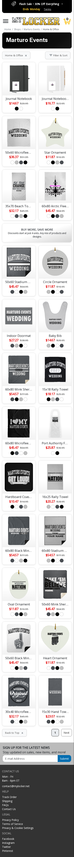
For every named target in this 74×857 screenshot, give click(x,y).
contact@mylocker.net (16, 786)
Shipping (7, 801)
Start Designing (19, 88)
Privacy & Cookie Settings (18, 828)
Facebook (8, 839)
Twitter (6, 847)
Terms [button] (47, 9)
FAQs (5, 805)
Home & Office (16, 55)
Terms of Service (12, 824)
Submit (64, 758)
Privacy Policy (10, 820)
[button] (5, 21)
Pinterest (7, 851)
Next (66, 732)
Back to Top (14, 732)
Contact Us (9, 809)
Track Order (9, 797)
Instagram (8, 843)
